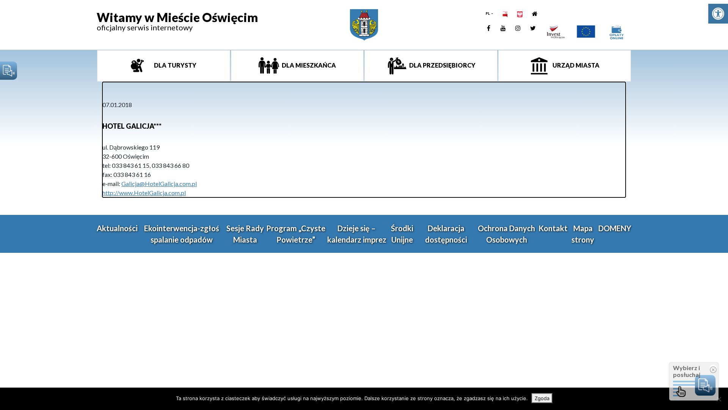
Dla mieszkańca (308, 65)
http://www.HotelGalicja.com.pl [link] (144, 192)
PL (488, 13)
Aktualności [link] (117, 228)
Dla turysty (174, 65)
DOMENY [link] (614, 228)
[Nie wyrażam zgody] (718, 399)
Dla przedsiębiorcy (441, 65)
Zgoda (542, 398)
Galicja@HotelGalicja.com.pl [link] (159, 183)
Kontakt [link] (553, 228)
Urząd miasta (575, 65)
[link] (718, 14)
